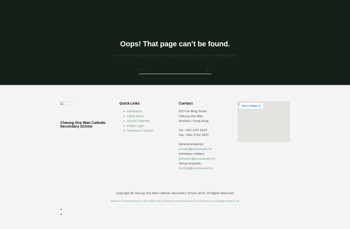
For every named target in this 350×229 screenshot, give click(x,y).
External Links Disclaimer (179, 200)
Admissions (134, 111)
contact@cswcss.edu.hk (195, 149)
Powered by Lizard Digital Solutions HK (217, 200)
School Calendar (138, 121)
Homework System (140, 130)
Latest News (135, 116)
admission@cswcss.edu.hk (197, 158)
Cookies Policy (154, 200)
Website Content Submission (127, 200)
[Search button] (206, 69)
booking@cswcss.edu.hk (196, 168)
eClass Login (135, 126)
